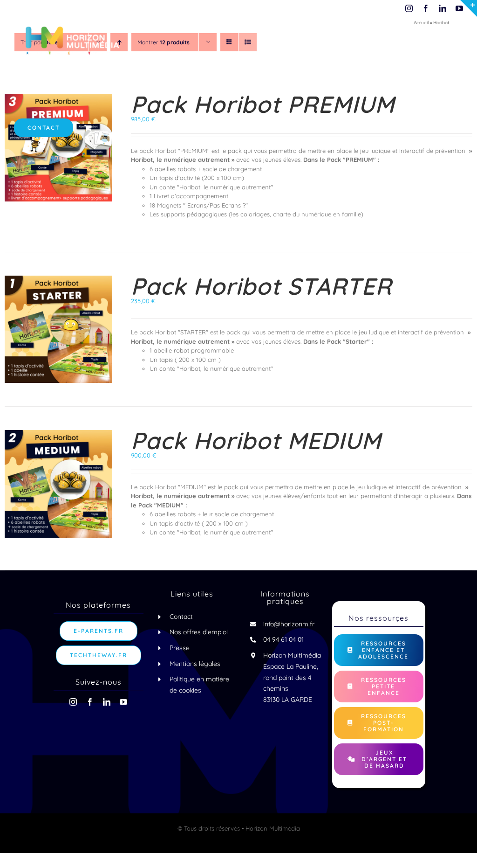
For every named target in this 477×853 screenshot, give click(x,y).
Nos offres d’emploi (199, 632)
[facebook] (90, 702)
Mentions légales (195, 663)
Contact (181, 616)
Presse (180, 648)
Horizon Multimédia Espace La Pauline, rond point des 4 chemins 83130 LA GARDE (292, 677)
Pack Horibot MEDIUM (256, 440)
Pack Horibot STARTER (261, 286)
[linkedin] (106, 702)
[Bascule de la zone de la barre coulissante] (468, 8)
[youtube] (123, 702)
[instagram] (73, 702)
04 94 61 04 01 (283, 639)
